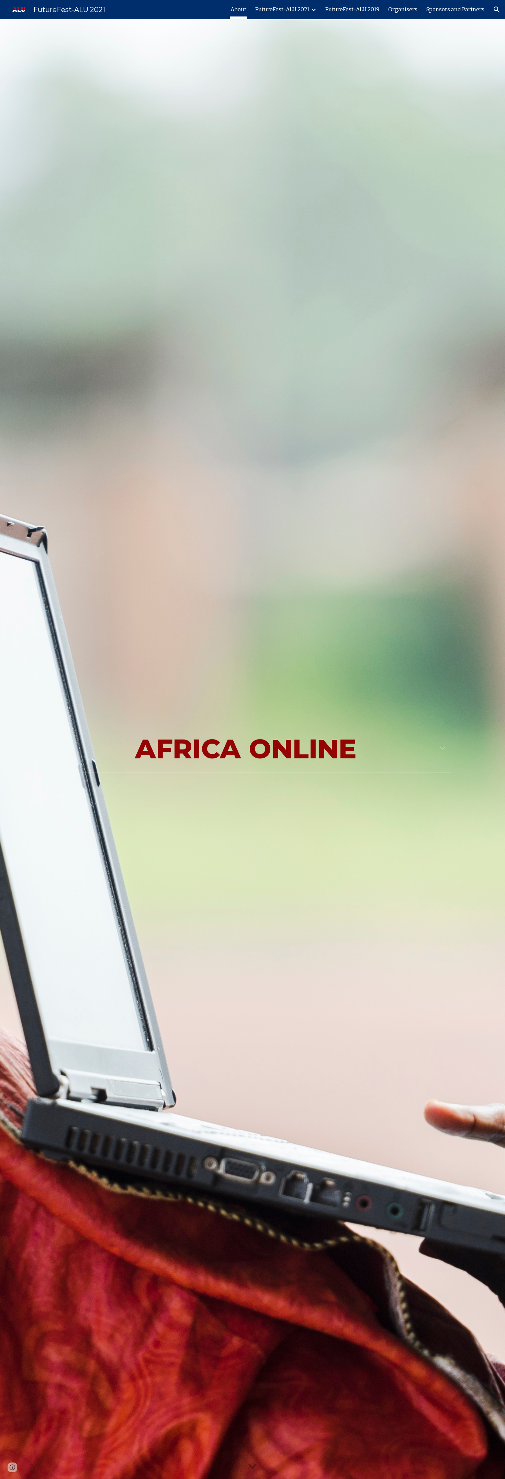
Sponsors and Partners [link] (455, 9)
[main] (252, 749)
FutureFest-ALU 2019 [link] (352, 9)
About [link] (238, 9)
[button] (497, 9)
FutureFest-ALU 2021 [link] (282, 9)
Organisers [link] (402, 9)
